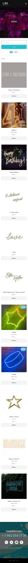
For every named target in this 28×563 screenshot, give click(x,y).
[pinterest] (21, 540)
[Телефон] (6, 540)
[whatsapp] (16, 540)
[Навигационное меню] (26, 3)
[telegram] (11, 540)
